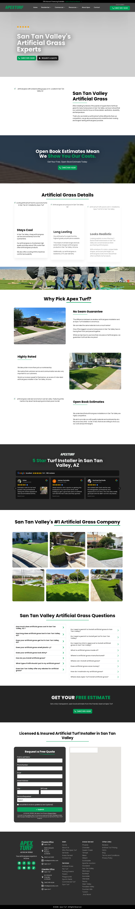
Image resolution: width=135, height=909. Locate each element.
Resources (72, 7)
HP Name (16, 748)
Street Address (23, 780)
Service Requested (25, 796)
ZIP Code (45, 788)
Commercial (59, 7)
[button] (119, 488)
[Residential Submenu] (50, 7)
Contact (97, 7)
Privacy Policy (52, 813)
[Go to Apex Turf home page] (26, 846)
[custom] (19, 863)
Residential (45, 7)
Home (35, 7)
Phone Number (23, 765)
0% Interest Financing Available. (54, 1)
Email (19, 773)
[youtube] (24, 868)
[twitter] (29, 863)
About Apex (86, 7)
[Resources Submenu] (77, 7)
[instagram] (33, 863)
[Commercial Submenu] (64, 7)
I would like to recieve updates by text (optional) (36, 805)
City (19, 788)
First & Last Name (24, 757)
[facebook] (24, 863)
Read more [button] (21, 496)
